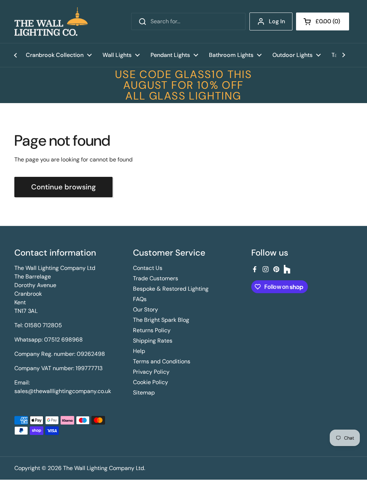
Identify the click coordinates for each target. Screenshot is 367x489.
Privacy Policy (151, 372)
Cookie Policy (150, 382)
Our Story (145, 309)
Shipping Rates (152, 340)
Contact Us (147, 268)
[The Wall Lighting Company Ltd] (51, 21)
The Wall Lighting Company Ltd (103, 468)
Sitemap (144, 392)
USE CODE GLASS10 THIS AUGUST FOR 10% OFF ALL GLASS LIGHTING (183, 85)
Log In (277, 21)
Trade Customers (155, 278)
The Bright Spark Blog (161, 320)
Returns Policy (152, 330)
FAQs (140, 299)
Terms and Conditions (161, 361)
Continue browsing (63, 187)
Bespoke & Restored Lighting (171, 288)
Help (139, 351)
